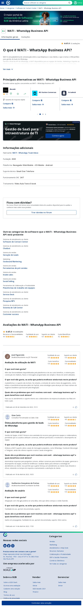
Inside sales (8, 275)
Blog (5, 592)
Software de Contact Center (15, 242)
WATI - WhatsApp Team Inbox (25, 153)
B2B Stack (5, 535)
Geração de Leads (10, 255)
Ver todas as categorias (58, 564)
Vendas (52, 541)
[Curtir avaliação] (76, 407)
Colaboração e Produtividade (60, 554)
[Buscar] (47, 3)
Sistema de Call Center (13, 307)
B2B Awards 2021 (39, 589)
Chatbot (6, 248)
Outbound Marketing (12, 261)
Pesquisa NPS (9, 301)
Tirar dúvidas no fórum (41, 212)
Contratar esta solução (41, 603)
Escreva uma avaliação (12, 586)
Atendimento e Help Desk (59, 548)
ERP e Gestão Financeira (58, 557)
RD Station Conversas (47, 92)
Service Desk (8, 294)
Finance (35, 592)
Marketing (53, 545)
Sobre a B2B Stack (10, 582)
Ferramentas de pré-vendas (15, 268)
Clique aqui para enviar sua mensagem (17, 554)
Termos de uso (9, 595)
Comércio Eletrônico (57, 561)
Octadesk (72, 92)
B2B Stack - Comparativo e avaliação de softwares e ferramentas (8, 3)
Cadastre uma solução (12, 589)
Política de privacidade (12, 598)
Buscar (69, 3)
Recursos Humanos (57, 551)
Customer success (11, 314)
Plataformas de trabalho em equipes (19, 288)
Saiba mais (37, 582)
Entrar (35, 586)
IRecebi (13, 89)
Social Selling (8, 281)
